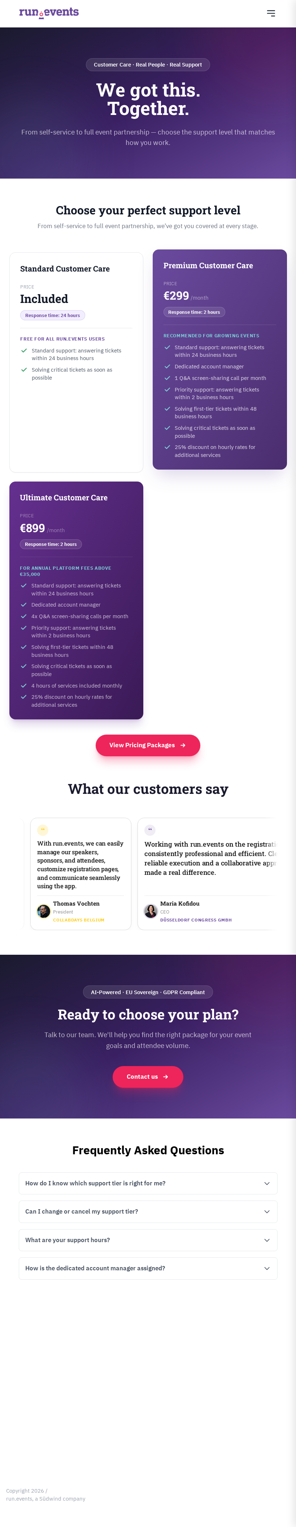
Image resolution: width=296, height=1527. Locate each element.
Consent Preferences (31, 1450)
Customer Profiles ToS (33, 1437)
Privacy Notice (23, 1381)
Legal (12, 1367)
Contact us (142, 1077)
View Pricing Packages (142, 745)
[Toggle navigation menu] (271, 13)
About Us (17, 1326)
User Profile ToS (25, 1423)
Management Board (30, 1340)
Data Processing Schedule (38, 1395)
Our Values (19, 1354)
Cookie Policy (22, 1409)
